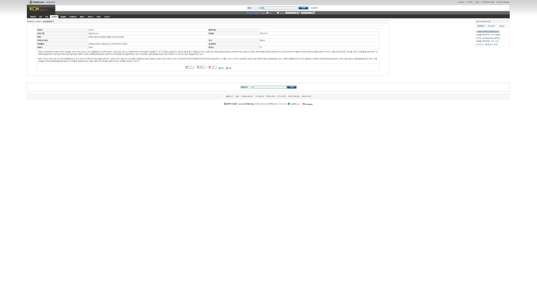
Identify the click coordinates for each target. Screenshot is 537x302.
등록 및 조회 (306, 96)
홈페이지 (229, 96)
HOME (38, 22)
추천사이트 (270, 96)
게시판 (469, 2)
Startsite (461, 2)
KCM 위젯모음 (293, 96)
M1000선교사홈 (488, 2)
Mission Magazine (503, 2)
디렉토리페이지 (247, 96)
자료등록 (314, 8)
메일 (477, 2)
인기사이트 (281, 96)
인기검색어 (259, 96)
